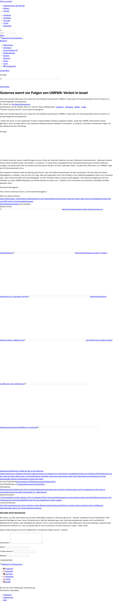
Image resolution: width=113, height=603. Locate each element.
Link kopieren (27, 204)
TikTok (5, 23)
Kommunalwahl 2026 (24, 482)
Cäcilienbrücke (50, 482)
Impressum (7, 595)
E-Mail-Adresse (6, 551)
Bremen (6, 56)
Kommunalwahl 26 (10, 50)
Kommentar (5, 543)
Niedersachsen (9, 53)
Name (3, 547)
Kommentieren (13, 204)
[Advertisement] (56, 145)
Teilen (21, 204)
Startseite (4, 204)
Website (3, 556)
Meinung (6, 58)
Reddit (77, 107)
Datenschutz (8, 597)
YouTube (6, 21)
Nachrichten (8, 45)
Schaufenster (10, 66)
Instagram (7, 18)
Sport (5, 64)
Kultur (5, 61)
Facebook (7, 15)
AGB (5, 600)
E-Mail (83, 107)
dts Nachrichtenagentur (21, 104)
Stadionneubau (38, 482)
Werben (6, 8)
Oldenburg (7, 48)
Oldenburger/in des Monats (14, 6)
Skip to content (6, 1)
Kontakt (6, 11)
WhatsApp (7, 26)
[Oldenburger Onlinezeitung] (11, 564)
